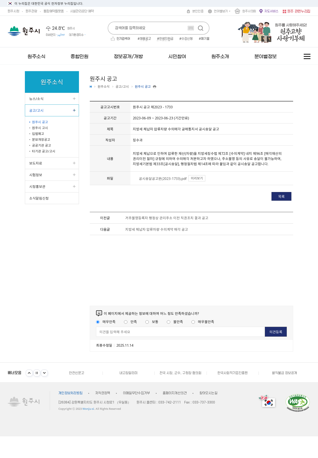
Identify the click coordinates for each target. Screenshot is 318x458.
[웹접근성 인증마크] (297, 402)
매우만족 (109, 321)
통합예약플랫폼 (53, 11)
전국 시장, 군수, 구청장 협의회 (180, 373)
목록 (281, 196)
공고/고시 (122, 86)
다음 (44, 373)
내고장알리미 (128, 373)
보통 (155, 321)
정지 (36, 373)
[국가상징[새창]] (267, 401)
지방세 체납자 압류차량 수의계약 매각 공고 (156, 229)
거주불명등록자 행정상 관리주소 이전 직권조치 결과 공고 (166, 217)
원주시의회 (249, 11)
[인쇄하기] (154, 86)
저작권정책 (102, 393)
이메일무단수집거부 (136, 393)
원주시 (24, 31)
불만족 (178, 321)
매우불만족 (206, 321)
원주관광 (31, 11)
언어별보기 (221, 11)
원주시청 (13, 11)
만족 (133, 321)
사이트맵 (307, 56)
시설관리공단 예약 (82, 11)
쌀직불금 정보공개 (284, 373)
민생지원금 (166, 39)
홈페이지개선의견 (175, 393)
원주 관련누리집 (298, 11)
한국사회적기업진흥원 (232, 373)
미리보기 (197, 178)
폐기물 (205, 39)
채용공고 (145, 39)
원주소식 (104, 86)
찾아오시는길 (208, 393)
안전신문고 (76, 373)
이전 (29, 373)
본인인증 (197, 11)
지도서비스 (271, 11)
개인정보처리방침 (70, 393)
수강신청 (187, 39)
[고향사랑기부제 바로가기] (270, 31)
